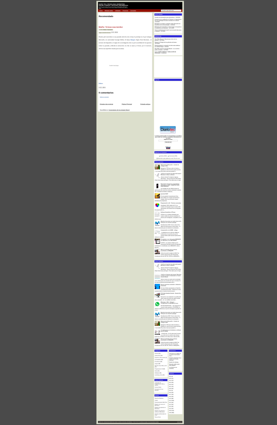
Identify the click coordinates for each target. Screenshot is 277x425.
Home (101, 10)
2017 (170, 394)
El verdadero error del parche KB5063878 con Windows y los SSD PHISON (171, 240)
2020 (170, 388)
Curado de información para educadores (165, 17)
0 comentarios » (110, 29)
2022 (170, 384)
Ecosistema (157, 361)
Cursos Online (158, 387)
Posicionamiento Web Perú (161, 402)
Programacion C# (159, 368)
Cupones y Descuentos (160, 357)
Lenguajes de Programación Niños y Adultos (160, 384)
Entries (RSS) (164, 156)
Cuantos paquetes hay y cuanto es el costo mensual (175, 359)
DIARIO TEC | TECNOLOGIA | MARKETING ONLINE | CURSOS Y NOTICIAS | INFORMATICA (113, 4)
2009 (170, 410)
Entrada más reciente (106, 104)
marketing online (158, 374)
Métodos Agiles (109, 10)
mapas (156, 400)
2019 (170, 390)
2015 (170, 398)
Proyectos (125, 10)
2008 (170, 412)
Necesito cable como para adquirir (174, 365)
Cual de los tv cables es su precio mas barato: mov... (175, 354)
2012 (170, 404)
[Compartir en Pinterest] (117, 32)
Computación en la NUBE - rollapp (169, 230)
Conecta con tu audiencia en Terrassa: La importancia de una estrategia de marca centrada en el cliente (168, 20)
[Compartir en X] (114, 32)
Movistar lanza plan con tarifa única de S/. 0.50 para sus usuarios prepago (171, 222)
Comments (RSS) (173, 156)
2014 (170, 400)
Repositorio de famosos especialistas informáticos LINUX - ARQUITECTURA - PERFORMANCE (170, 185)
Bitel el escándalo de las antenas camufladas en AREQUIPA (169, 250)
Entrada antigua (145, 104)
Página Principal (127, 104)
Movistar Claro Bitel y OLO (161, 365)
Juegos (156, 363)
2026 (170, 376)
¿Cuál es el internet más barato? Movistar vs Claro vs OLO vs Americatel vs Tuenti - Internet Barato (171, 275)
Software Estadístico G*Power (168, 212)
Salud (156, 370)
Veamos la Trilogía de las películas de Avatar (166, 42)
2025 (170, 378)
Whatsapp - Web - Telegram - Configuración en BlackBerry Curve (169, 303)
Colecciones (157, 355)
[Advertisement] (164, 5)
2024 (170, 380)
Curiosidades (158, 359)
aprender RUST (164, 193)
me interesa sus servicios (173, 368)
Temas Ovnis (158, 417)
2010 (170, 408)
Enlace (101, 83)
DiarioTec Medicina (159, 398)
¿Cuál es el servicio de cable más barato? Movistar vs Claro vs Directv (171, 174)
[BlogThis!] (113, 32)
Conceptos (133, 10)
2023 (170, 382)
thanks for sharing (173, 362)
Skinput (132, 40)
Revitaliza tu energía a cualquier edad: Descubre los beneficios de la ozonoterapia (167, 24)
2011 (170, 406)
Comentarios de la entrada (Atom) (119, 110)
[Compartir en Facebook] (116, 32)
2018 (170, 392)
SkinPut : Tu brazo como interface (111, 27)
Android (156, 353)
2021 (170, 386)
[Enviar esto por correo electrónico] (111, 32)
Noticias (104, 29)
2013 (170, 402)
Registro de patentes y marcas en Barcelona (160, 411)
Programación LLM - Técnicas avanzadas (171, 203)
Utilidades (117, 10)
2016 (170, 396)
